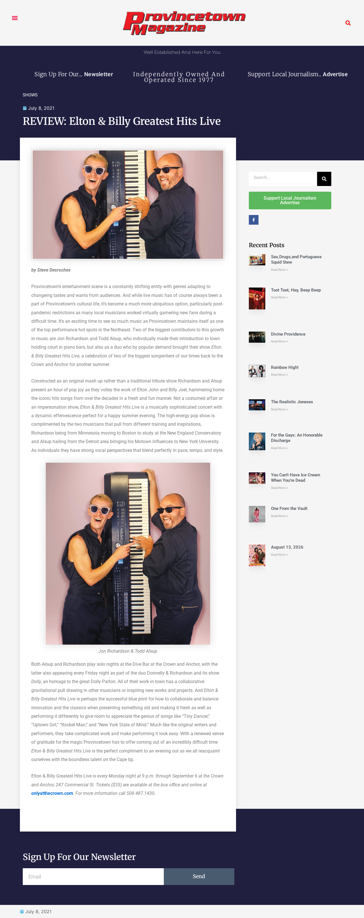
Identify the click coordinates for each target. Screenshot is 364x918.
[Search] (324, 179)
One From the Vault (289, 508)
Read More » (279, 270)
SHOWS (30, 95)
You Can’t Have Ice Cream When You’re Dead (295, 477)
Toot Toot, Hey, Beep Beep (296, 290)
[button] (14, 17)
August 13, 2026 (287, 547)
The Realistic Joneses (292, 401)
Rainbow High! (285, 367)
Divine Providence (288, 334)
